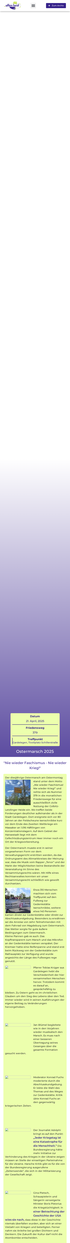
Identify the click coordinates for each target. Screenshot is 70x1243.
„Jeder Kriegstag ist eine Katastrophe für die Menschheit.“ (47, 1141)
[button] (33, 5)
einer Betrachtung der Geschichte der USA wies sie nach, (35, 1215)
